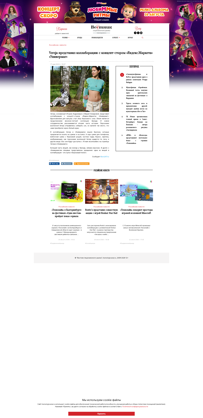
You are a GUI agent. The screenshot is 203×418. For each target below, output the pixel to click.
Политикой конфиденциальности (135, 407)
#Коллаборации (54, 160)
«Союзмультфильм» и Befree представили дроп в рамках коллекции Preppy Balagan (136, 78)
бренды (79, 38)
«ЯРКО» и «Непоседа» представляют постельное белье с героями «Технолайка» (136, 139)
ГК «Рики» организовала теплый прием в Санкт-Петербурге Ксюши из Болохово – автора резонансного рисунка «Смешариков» (136, 123)
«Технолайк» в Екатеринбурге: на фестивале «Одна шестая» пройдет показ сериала (67, 213)
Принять (101, 414)
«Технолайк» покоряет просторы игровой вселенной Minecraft (136, 211)
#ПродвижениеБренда (57, 243)
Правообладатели (97, 38)
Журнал (130, 38)
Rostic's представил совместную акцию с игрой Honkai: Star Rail (101, 211)
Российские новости (57, 45)
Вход (138, 28)
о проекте (115, 38)
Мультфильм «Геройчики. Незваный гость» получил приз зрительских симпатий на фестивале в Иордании (136, 92)
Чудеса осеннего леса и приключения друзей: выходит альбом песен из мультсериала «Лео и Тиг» (136, 107)
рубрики (65, 38)
